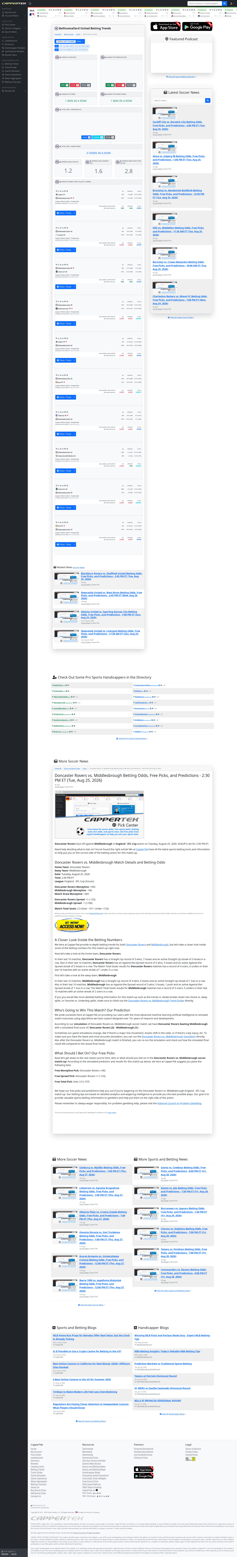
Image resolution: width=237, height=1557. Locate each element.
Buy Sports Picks (38, 1490)
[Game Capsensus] (65, 191)
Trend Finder (11, 67)
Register (4, 1554)
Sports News (11, 31)
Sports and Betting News (72, 768)
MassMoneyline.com (144, 1344)
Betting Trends (12, 63)
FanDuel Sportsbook (143, 1451)
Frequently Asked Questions (95, 1475)
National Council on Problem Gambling (179, 1103)
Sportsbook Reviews (14, 51)
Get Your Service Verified (93, 1460)
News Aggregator (13, 78)
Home (33, 1448)
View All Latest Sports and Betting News (173, 1291)
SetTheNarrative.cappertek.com (148, 1369)
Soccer (78, 34)
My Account (10, 12)
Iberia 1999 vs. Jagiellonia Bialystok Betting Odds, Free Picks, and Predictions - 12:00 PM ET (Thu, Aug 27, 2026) (101, 1286)
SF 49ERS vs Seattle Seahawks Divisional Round (162, 1388)
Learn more (112, 1112)
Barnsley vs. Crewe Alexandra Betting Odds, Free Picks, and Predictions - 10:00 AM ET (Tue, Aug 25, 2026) (180, 265)
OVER (86, 137)
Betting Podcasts (13, 82)
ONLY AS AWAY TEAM (66, 46)
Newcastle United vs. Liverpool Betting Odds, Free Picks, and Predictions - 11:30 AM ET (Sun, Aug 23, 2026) (110, 633)
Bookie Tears (11, 55)
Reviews (34, 1463)
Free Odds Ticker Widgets (94, 1478)
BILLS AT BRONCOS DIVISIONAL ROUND (157, 1400)
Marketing (87, 1451)
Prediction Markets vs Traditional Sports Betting (163, 1363)
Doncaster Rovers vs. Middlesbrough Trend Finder (156, 1000)
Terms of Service (193, 1448)
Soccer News (78, 567)
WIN (64, 85)
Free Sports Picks (90, 1481)
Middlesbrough (159, 944)
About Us (35, 1487)
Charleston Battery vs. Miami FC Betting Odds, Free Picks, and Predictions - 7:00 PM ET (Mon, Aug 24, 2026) (180, 300)
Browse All (10, 90)
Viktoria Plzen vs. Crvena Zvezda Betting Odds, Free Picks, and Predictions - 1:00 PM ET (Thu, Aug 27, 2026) (103, 1215)
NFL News (164, 1180)
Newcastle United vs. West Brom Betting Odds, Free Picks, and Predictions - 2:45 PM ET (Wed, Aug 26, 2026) (111, 595)
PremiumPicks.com (96, 913)
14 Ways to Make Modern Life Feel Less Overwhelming (85, 1391)
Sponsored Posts (90, 1457)
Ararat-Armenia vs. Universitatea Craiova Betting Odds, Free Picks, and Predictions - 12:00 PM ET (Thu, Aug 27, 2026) (101, 1262)
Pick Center (10, 24)
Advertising (87, 1454)
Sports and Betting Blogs (94, 1469)
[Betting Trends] (58, 191)
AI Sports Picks (141, 1457)
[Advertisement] (129, 1127)
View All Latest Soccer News (91, 1305)
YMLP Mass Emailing (91, 1487)
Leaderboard (11, 40)
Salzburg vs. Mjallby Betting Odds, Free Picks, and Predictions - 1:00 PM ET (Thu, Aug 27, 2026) (102, 1171)
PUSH (85, 85)
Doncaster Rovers (136, 944)
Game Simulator (12, 71)
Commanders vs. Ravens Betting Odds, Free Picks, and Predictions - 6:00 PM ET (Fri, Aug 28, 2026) (184, 1273)
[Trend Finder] (60, 191)
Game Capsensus (13, 74)
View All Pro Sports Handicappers (133, 738)
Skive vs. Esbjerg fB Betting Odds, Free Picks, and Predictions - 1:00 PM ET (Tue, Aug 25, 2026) (179, 160)
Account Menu (12, 15)
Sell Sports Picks (38, 1493)
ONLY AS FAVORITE (81, 50)
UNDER (97, 137)
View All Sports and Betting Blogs (91, 1421)
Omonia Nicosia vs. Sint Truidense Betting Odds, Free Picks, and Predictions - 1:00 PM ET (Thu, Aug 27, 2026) (101, 1238)
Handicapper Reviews (15, 48)
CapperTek (58, 34)
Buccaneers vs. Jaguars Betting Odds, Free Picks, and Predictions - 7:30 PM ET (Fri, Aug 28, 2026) (184, 1212)
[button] (232, 3)
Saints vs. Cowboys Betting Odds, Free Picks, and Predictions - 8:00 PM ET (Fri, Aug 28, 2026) (184, 1171)
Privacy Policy (191, 1451)
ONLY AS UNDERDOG (66, 50)
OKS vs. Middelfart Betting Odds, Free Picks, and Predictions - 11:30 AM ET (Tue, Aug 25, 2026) (178, 231)
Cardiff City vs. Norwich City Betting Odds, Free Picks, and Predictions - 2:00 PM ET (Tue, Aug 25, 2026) (179, 125)
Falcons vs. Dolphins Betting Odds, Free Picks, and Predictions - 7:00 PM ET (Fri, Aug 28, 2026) (184, 1232)
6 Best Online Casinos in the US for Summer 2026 (82, 1379)
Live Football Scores (143, 1454)
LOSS (74, 85)
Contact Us (36, 1496)
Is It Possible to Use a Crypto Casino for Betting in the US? (87, 1351)
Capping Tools (37, 1466)
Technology (87, 1448)
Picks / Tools (65, 213)
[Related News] (67, 191)
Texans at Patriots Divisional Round (155, 1376)
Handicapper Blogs (91, 1472)
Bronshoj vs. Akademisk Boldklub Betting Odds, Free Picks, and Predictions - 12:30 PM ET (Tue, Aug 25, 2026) (178, 194)
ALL (56, 46)
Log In (14, 1554)
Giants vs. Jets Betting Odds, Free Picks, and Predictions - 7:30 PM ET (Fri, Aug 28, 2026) (184, 1191)
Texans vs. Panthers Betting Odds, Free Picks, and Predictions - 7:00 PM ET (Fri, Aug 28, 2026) (184, 1253)
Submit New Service (91, 1463)
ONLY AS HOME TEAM (82, 46)
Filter (69, 41)
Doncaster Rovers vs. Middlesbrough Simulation (169, 1036)
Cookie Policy (191, 1454)
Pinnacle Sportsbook (143, 1448)
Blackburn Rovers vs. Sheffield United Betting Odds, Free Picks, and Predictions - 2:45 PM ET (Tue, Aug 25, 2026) (111, 576)
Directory (9, 44)
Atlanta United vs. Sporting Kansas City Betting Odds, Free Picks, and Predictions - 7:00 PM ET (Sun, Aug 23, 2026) (111, 614)
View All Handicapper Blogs (173, 1414)
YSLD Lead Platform (91, 1484)
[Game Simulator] (63, 191)
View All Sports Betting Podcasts (181, 77)
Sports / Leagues (13, 28)
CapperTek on (88, 1490)
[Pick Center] (56, 191)
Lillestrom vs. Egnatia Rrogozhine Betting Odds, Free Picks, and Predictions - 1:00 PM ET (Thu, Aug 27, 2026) (101, 1193)
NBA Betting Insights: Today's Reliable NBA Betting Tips (167, 1351)
